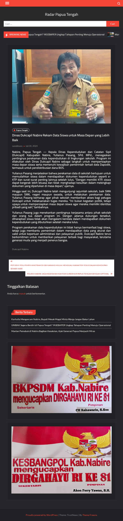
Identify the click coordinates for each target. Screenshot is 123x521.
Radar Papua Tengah (61, 14)
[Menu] (7, 3)
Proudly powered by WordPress (42, 515)
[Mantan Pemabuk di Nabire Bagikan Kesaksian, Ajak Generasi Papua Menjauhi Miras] (98, 34)
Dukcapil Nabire (20, 249)
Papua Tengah (22, 130)
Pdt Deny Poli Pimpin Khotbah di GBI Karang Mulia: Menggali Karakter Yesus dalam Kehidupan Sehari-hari (59, 267)
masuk (22, 293)
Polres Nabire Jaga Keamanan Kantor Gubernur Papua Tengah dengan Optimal (68, 274)
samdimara (17, 146)
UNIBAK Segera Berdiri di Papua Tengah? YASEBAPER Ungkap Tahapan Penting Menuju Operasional (61, 325)
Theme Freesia (89, 515)
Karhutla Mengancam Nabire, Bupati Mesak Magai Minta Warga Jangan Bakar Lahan (52, 319)
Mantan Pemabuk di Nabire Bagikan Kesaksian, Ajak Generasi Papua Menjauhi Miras (53, 331)
